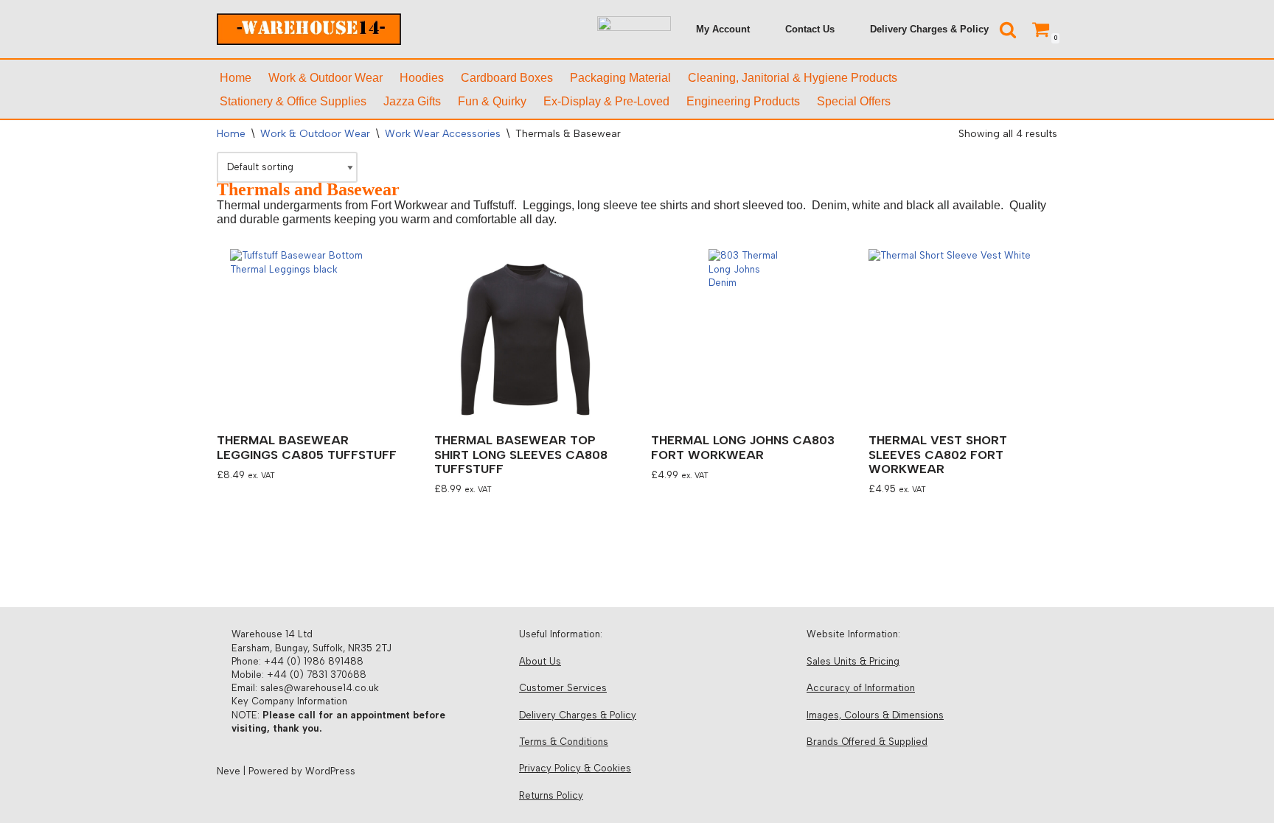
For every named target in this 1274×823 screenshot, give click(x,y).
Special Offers (854, 101)
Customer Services (563, 687)
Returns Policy (551, 795)
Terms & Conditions (563, 741)
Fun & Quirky (492, 101)
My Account (723, 29)
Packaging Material (620, 77)
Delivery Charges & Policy (929, 29)
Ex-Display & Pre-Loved (606, 101)
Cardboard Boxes (507, 77)
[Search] (1008, 29)
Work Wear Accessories (443, 133)
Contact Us (810, 29)
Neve (228, 771)
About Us (540, 661)
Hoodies (422, 77)
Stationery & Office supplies (293, 101)
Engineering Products (743, 101)
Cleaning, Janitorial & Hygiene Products (792, 77)
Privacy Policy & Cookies (575, 768)
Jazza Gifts (412, 101)
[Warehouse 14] (309, 29)
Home (235, 77)
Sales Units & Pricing (853, 661)
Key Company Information (289, 701)
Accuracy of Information (861, 687)
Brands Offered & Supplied (867, 741)
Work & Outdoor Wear (325, 77)
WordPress (330, 771)
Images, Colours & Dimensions (875, 715)
